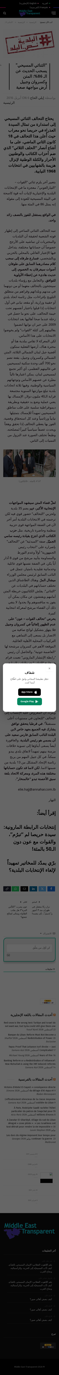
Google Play (27, 701)
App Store (27, 692)
